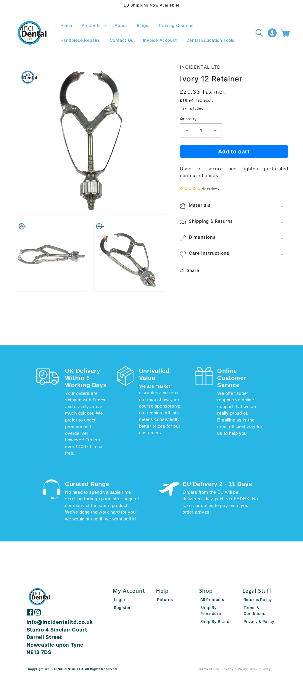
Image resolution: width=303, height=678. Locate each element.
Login (119, 599)
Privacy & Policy (259, 621)
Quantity (188, 118)
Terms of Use (208, 669)
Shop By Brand (215, 621)
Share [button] (193, 270)
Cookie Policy (260, 669)
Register (122, 607)
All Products (212, 599)
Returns (165, 599)
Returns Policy (258, 599)
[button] (93, 25)
